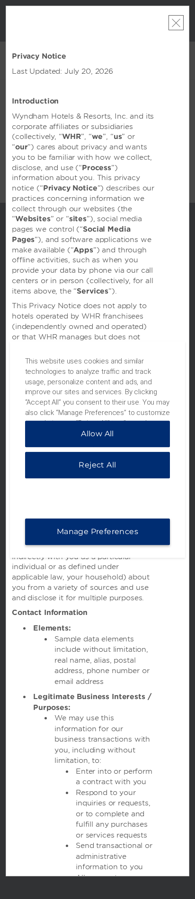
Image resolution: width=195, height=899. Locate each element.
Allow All (97, 433)
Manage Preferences (97, 531)
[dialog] (98, 449)
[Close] (176, 22)
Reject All (97, 464)
